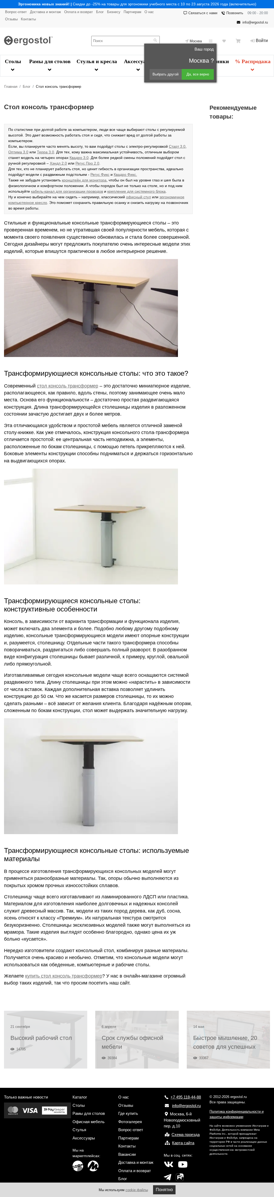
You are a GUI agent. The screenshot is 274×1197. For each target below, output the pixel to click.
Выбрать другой (165, 74)
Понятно (164, 1189)
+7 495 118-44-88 (185, 1097)
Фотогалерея (130, 1121)
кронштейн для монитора (84, 180)
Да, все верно (198, 74)
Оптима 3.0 (18, 152)
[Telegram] (167, 1177)
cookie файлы (136, 1190)
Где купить (128, 1113)
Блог (100, 12)
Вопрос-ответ (16, 12)
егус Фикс (101, 174)
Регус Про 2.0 (87, 163)
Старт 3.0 (177, 146)
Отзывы (11, 19)
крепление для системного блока (136, 191)
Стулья (79, 1129)
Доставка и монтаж (45, 12)
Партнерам (132, 12)
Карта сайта (183, 1143)
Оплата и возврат (78, 12)
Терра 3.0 (45, 152)
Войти (262, 40)
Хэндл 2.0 (58, 163)
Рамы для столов (50, 61)
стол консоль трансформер (67, 386)
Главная (10, 87)
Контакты (28, 19)
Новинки (217, 61)
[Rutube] (180, 1177)
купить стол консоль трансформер (63, 976)
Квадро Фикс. (125, 174)
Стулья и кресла (97, 61)
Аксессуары (138, 61)
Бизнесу (113, 12)
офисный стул (138, 197)
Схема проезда (186, 1134)
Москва (196, 41)
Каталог (80, 1097)
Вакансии (127, 1154)
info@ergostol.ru (255, 22)
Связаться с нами (202, 13)
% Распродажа (253, 61)
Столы (13, 61)
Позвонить (234, 13)
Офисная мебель (89, 1121)
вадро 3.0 (80, 157)
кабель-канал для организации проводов (67, 191)
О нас (149, 12)
